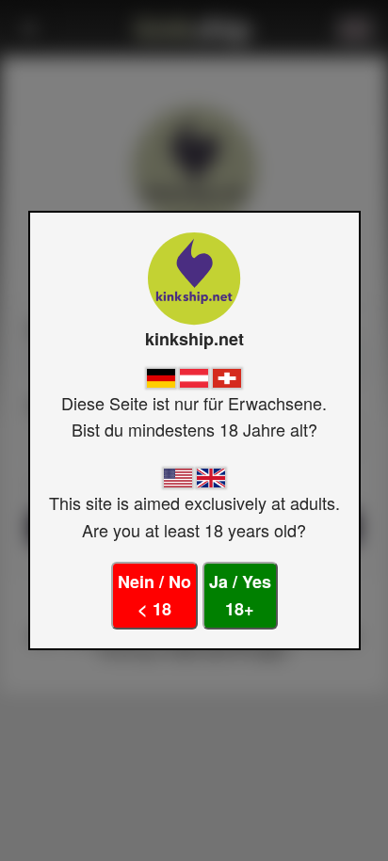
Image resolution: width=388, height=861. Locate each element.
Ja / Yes (240, 595)
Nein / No (154, 595)
